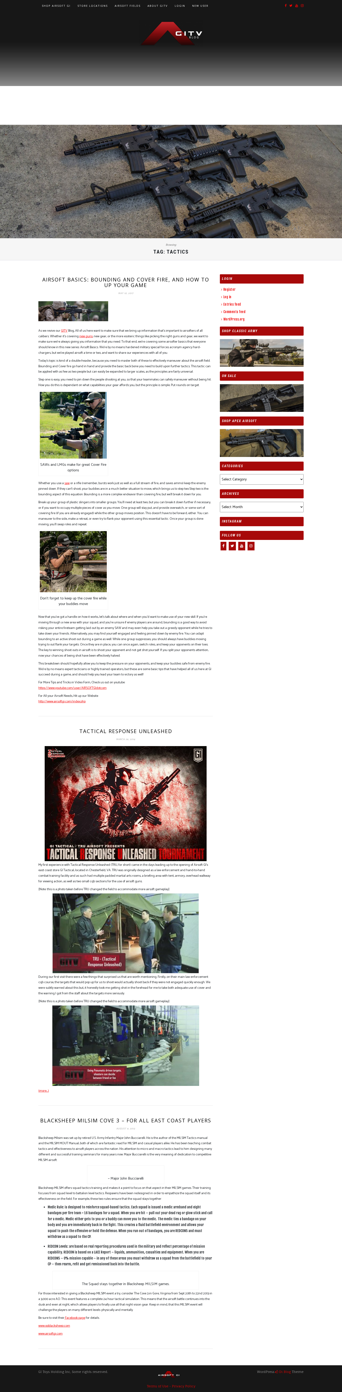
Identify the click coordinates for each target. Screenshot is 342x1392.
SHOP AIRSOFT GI (56, 5)
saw (67, 483)
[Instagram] (302, 6)
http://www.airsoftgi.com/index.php (62, 701)
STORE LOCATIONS (92, 5)
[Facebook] (286, 6)
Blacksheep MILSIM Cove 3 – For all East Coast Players (125, 1120)
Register (229, 289)
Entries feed (232, 304)
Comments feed (234, 312)
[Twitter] (290, 6)
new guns (86, 336)
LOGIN (180, 5)
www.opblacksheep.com (54, 1326)
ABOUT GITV (158, 5)
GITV (64, 331)
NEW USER (200, 5)
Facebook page (74, 1318)
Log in (227, 297)
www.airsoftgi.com (50, 1333)
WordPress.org (234, 319)
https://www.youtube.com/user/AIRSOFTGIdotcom (72, 688)
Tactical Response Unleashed (125, 730)
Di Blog (284, 1372)
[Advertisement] (171, 81)
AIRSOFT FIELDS (128, 5)
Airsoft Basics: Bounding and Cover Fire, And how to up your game (125, 282)
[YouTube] (296, 6)
